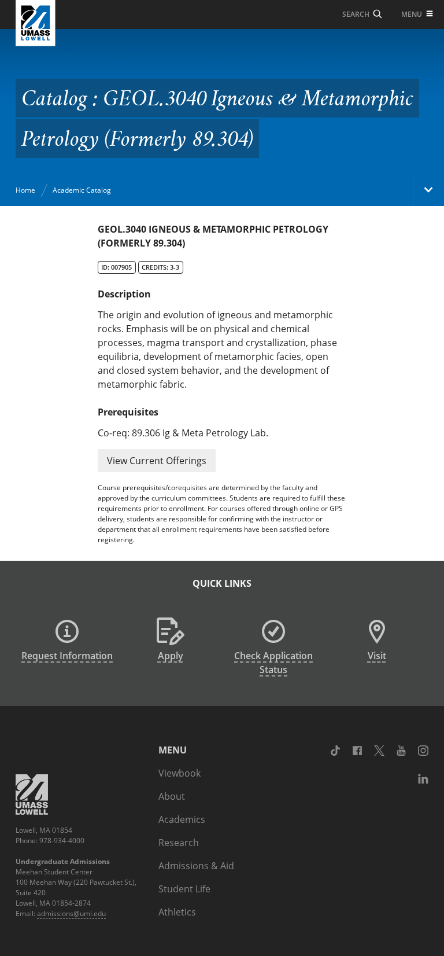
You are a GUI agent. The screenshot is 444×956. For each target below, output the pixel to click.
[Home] (36, 23)
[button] (157, 460)
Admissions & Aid (196, 865)
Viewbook (179, 773)
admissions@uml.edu (71, 913)
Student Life (184, 889)
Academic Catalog (82, 190)
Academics (181, 819)
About (171, 796)
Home (25, 190)
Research (178, 842)
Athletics (177, 912)
